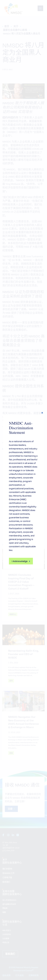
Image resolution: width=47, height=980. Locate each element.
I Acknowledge (20, 561)
